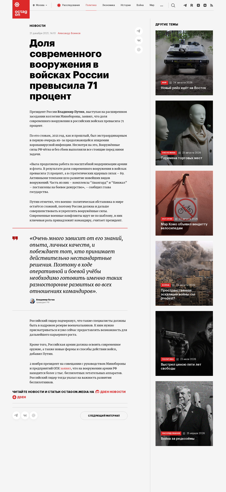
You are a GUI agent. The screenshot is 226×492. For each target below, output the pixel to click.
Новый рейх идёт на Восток (183, 88)
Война (140, 5)
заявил (65, 368)
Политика (91, 5)
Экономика (108, 5)
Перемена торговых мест (181, 158)
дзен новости (113, 391)
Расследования (71, 5)
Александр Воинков (69, 33)
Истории (126, 5)
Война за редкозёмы (177, 438)
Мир (152, 5)
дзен (21, 397)
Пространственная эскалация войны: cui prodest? (178, 294)
